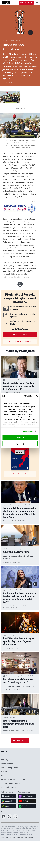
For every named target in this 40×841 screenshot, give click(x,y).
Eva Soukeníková (8, 606)
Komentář (9, 380)
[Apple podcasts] (27, 796)
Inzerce (4, 771)
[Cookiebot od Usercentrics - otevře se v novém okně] (24, 396)
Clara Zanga (18, 606)
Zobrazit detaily (27, 431)
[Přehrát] (30, 374)
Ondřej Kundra (19, 731)
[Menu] (36, 2)
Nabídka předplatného (9, 768)
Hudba (5, 635)
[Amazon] (8, 806)
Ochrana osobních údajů (10, 783)
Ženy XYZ (15, 590)
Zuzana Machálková (9, 521)
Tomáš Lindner (7, 82)
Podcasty (8, 505)
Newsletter (9, 549)
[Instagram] (15, 818)
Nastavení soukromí (8, 787)
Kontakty (4, 760)
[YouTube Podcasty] (27, 801)
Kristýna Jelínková (8, 731)
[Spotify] (27, 806)
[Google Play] (8, 801)
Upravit (19, 444)
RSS (2, 775)
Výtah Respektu (17, 505)
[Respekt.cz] (6, 2)
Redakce (4, 756)
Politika (5, 718)
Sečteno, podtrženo (19, 676)
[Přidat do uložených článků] (35, 374)
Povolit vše (20, 437)
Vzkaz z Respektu (18, 549)
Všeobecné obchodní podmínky (13, 779)
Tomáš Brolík (7, 562)
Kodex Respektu (7, 764)
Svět (4, 40)
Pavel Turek (6, 648)
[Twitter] (9, 818)
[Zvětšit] (10, 97)
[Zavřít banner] (37, 396)
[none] (16, 99)
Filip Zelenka (7, 690)
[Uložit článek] (30, 32)
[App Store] (8, 796)
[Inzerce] (20, 208)
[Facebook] (3, 818)
